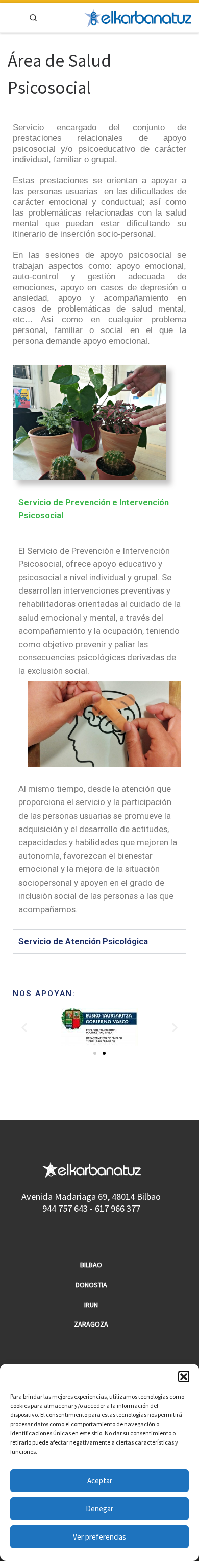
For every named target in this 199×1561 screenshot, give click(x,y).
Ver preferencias (99, 1537)
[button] (184, 1376)
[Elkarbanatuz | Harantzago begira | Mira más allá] (137, 16)
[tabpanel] (99, 729)
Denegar (99, 1508)
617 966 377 (117, 1208)
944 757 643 (65, 1208)
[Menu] (13, 18)
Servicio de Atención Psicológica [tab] (83, 941)
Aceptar (99, 1480)
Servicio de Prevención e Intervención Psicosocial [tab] (93, 509)
